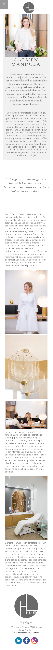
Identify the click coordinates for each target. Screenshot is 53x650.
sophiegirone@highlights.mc (29, 633)
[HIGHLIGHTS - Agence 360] (28, 7)
